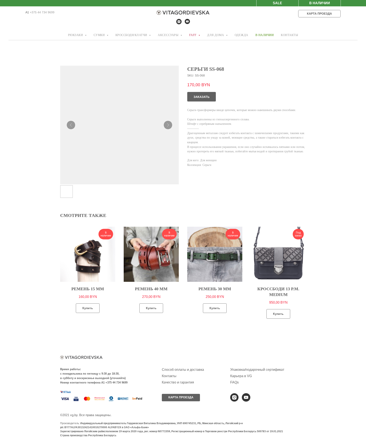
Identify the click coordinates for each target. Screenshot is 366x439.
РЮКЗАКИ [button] (76, 35)
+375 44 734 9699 (41, 12)
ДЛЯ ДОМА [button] (216, 35)
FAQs (234, 382)
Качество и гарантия (178, 382)
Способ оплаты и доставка (183, 369)
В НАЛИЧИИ (264, 35)
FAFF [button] (193, 35)
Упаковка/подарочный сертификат (257, 369)
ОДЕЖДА (241, 35)
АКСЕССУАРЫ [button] (168, 35)
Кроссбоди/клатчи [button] (131, 35)
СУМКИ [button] (100, 35)
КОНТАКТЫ (289, 35)
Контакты (169, 376)
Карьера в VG (241, 376)
